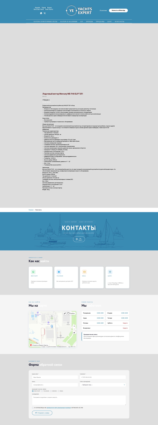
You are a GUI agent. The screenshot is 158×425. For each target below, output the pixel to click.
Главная (31, 210)
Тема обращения (85, 381)
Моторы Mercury (46, 102)
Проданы (100, 21)
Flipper (44, 7)
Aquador (37, 7)
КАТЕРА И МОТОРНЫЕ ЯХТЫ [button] (45, 21)
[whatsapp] (41, 14)
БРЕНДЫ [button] (89, 21)
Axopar (49, 7)
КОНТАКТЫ (119, 21)
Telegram (46, 391)
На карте (80, 239)
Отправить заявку (43, 413)
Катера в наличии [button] (68, 21)
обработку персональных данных (59, 408)
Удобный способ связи (39, 389)
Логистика (103, 10)
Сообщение (35, 394)
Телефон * (83, 374)
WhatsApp (37, 391)
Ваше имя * (35, 374)
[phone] (45, 14)
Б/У (81, 21)
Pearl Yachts (49, 9)
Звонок (54, 391)
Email (33, 381)
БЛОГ (110, 21)
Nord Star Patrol (39, 9)
